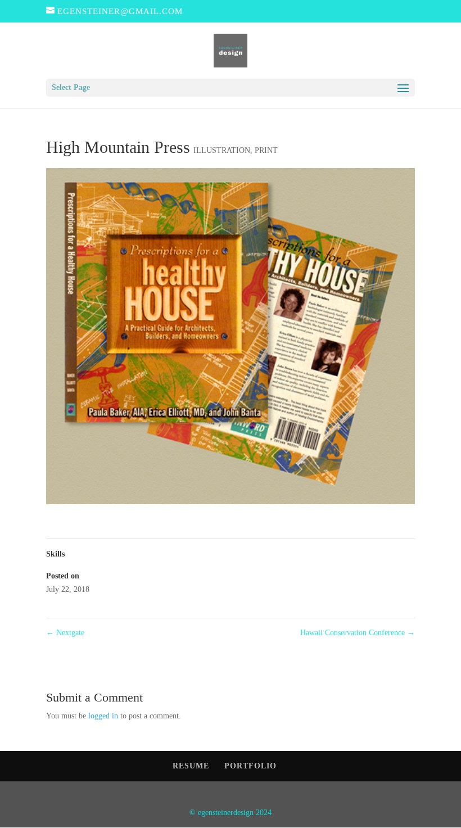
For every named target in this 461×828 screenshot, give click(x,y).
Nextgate (65, 632)
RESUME (191, 766)
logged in (103, 716)
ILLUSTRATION (221, 150)
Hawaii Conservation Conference (357, 632)
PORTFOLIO (250, 766)
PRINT (266, 150)
